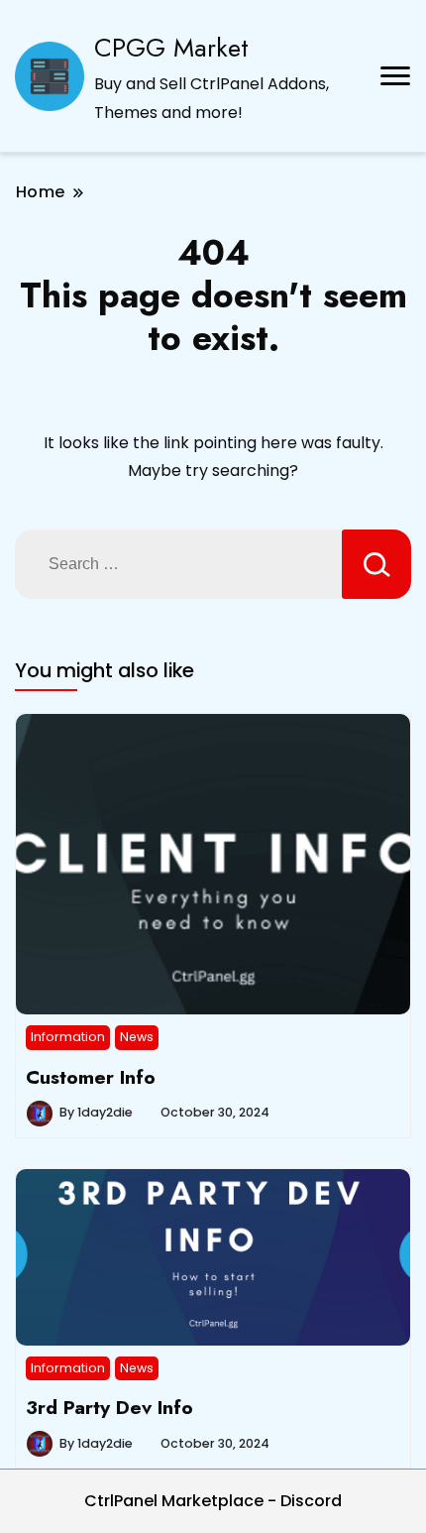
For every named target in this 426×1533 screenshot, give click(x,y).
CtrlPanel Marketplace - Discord (213, 1500)
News (137, 1036)
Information (68, 1036)
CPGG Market (171, 47)
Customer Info (91, 1077)
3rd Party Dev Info (109, 1407)
